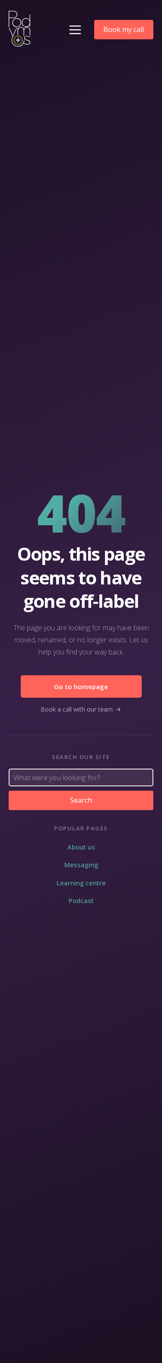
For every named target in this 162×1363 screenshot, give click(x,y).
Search (81, 800)
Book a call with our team (77, 709)
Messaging (81, 864)
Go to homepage (81, 686)
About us (81, 847)
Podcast (81, 900)
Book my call (123, 29)
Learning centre (81, 882)
